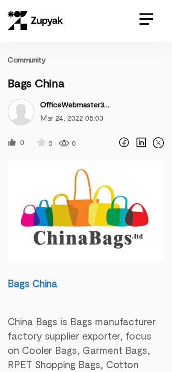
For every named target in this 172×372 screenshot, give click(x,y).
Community (26, 59)
